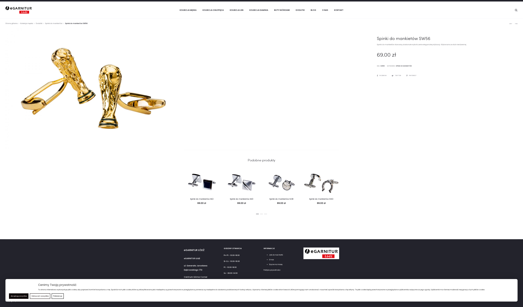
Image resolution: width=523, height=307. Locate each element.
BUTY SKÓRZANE (282, 10)
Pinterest (412, 75)
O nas (325, 10)
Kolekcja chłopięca (213, 10)
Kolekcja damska (258, 10)
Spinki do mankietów (53, 23)
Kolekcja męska (26, 23)
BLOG (313, 10)
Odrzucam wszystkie (40, 296)
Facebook (383, 75)
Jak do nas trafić (276, 255)
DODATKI (300, 10)
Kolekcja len (236, 10)
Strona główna (11, 23)
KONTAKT (338, 10)
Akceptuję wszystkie (19, 296)
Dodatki (39, 23)
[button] (257, 213)
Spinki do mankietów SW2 (321, 199)
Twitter (398, 75)
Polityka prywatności (272, 270)
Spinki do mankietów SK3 (241, 199)
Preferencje (57, 296)
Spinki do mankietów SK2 (201, 199)
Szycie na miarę (275, 264)
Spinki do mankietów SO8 (281, 199)
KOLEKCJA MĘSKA (188, 10)
